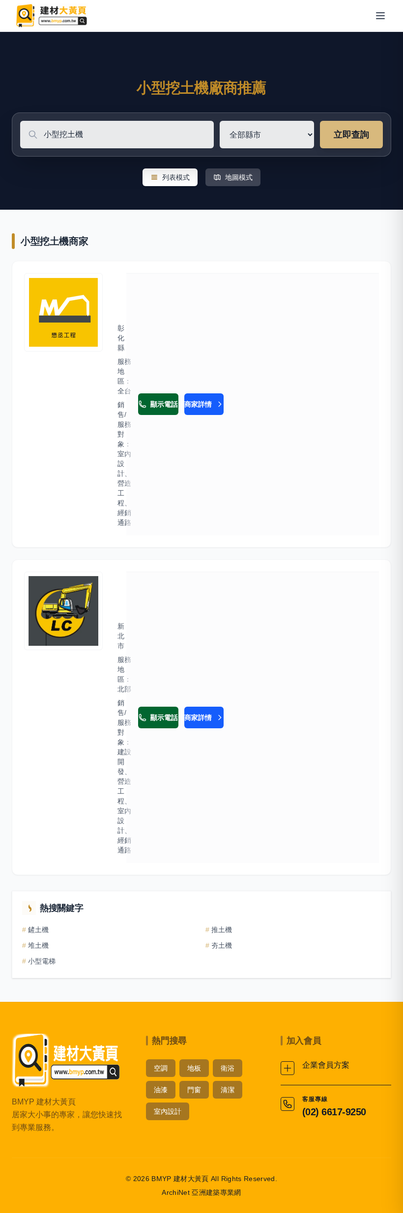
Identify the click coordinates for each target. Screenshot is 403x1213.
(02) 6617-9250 (334, 1111)
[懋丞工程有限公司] (63, 312)
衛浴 (227, 1068)
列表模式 (176, 177)
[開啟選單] (380, 16)
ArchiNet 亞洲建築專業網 (201, 1192)
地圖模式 (239, 177)
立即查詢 (351, 134)
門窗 (194, 1090)
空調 (161, 1068)
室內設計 (167, 1111)
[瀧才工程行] (63, 611)
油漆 (161, 1090)
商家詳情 (198, 404)
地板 (194, 1068)
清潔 (227, 1090)
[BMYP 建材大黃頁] (51, 15)
